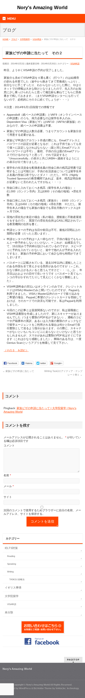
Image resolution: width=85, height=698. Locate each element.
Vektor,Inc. (61, 688)
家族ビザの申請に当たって (18, 371)
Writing (10, 571)
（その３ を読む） (16, 350)
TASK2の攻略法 (17, 579)
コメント (9, 445)
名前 (7, 475)
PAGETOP (73, 659)
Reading (11, 556)
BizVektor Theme (43, 688)
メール (9, 486)
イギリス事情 (13, 587)
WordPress (25, 688)
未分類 (9, 612)
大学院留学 (12, 596)
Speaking (11, 564)
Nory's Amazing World (42, 7)
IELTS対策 (11, 548)
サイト (8, 497)
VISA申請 (74, 63)
